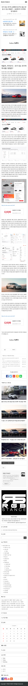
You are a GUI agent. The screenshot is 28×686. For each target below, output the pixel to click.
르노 (19, 601)
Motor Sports (7, 583)
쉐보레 (8, 607)
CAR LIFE (6, 549)
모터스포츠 (18, 603)
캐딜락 (22, 601)
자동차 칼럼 (6, 553)
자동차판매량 (12, 603)
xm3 (21, 600)
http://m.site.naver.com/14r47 (8, 205)
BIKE (5, 577)
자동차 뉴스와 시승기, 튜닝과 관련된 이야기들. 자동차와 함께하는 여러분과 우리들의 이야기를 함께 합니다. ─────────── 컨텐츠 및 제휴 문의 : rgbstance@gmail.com (11, 478)
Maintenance (8, 570)
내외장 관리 (7, 564)
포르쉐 (12, 605)
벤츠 (9, 605)
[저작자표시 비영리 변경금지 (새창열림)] (18, 349)
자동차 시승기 (7, 555)
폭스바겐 (6, 605)
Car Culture (6, 573)
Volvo (3, 600)
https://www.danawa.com (9, 29)
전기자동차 (23, 605)
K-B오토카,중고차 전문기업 (9, 21)
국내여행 (6, 590)
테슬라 (14, 600)
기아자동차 (4, 607)
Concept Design (7, 585)
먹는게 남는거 (7, 588)
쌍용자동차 (4, 603)
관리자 (4, 669)
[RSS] (11, 678)
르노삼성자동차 (17, 607)
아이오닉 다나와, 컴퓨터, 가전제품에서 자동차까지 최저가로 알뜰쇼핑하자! (9, 34)
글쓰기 (4, 671)
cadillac (17, 600)
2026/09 (14, 625)
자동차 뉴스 (10, 13)
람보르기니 (15, 601)
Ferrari (8, 603)
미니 (12, 601)
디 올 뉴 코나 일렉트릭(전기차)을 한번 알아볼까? (10, 361)
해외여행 (6, 592)
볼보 (15, 605)
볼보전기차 (6, 600)
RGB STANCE (5, 2)
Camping (6, 581)
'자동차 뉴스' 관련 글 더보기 (7, 463)
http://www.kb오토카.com (8, 19)
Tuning (7, 568)
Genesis (11, 607)
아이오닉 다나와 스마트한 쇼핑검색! (9, 32)
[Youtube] (8, 678)
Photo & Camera (7, 586)
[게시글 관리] (9, 350)
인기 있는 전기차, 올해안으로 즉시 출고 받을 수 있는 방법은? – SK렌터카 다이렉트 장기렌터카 (14, 9)
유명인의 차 (6, 558)
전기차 (22, 603)
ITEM (6, 551)
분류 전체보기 (6, 545)
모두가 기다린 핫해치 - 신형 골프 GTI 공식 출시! (10, 364)
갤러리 (5, 560)
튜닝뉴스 (6, 556)
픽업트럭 (18, 605)
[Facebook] (3, 678)
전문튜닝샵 (6, 562)
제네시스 (8, 601)
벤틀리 (10, 600)
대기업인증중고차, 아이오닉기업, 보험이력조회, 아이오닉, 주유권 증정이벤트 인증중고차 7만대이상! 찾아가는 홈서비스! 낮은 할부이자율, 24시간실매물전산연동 (9, 24)
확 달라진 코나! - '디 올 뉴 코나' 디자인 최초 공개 (10, 362)
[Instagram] (5, 678)
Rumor (5, 579)
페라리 (22, 607)
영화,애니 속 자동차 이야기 (9, 575)
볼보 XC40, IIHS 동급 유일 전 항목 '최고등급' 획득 (14, 401)
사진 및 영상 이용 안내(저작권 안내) (10, 530)
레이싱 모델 (6, 571)
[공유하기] (7, 350)
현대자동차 (4, 601)
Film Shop (7, 566)
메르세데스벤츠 (5, 609)
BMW (3, 605)
